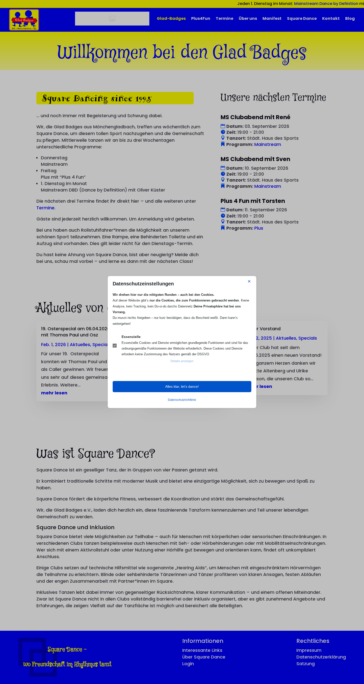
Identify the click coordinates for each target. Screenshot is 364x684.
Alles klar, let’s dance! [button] (182, 386)
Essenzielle (131, 337)
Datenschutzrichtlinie (182, 400)
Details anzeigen (182, 361)
